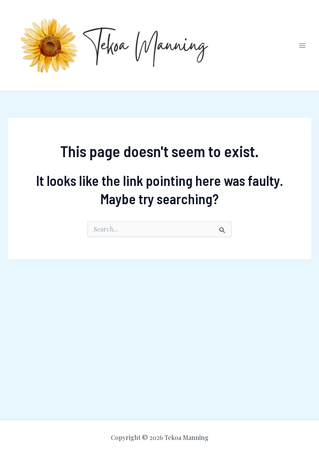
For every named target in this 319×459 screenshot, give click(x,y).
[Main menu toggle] (303, 45)
